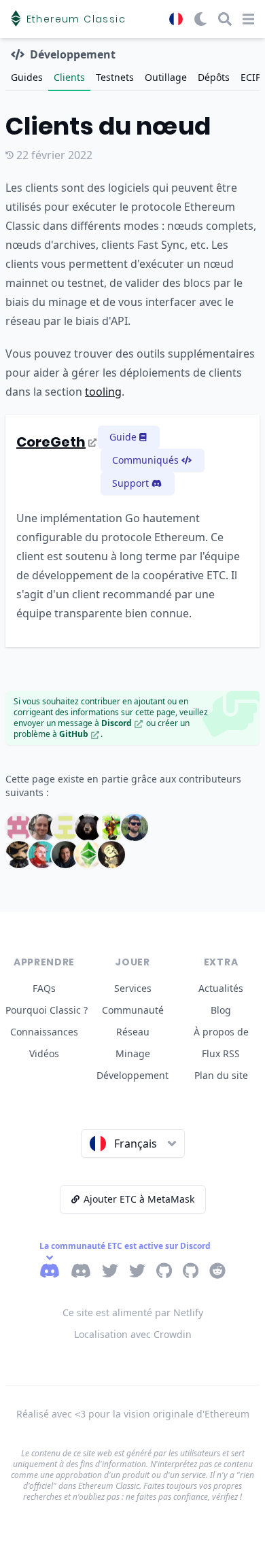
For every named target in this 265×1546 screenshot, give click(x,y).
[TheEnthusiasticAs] (88, 854)
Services (133, 988)
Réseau (132, 1031)
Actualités (220, 988)
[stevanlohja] (65, 854)
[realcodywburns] (42, 854)
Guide (123, 436)
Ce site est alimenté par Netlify (133, 1312)
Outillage (166, 77)
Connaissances (44, 1031)
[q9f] (134, 827)
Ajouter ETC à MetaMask (139, 1198)
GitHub (73, 734)
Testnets (115, 77)
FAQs (44, 988)
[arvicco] (88, 827)
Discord (116, 723)
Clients (69, 77)
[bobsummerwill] (42, 827)
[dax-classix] (65, 827)
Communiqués (145, 459)
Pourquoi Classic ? (46, 1009)
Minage (133, 1053)
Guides (27, 77)
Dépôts (214, 77)
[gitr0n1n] (111, 854)
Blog (221, 1009)
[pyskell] (19, 827)
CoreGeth (51, 441)
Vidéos (44, 1053)
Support (130, 483)
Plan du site (221, 1075)
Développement (132, 1075)
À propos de (221, 1031)
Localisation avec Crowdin (133, 1334)
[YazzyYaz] (19, 854)
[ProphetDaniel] (111, 827)
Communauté (133, 1009)
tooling (103, 391)
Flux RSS (221, 1053)
